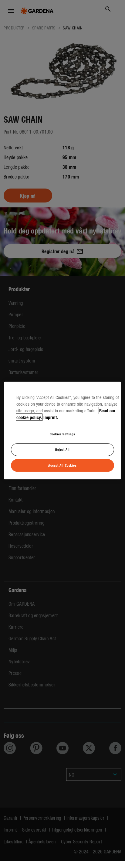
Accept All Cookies (62, 465)
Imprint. (50, 417)
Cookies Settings (62, 433)
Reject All (62, 449)
